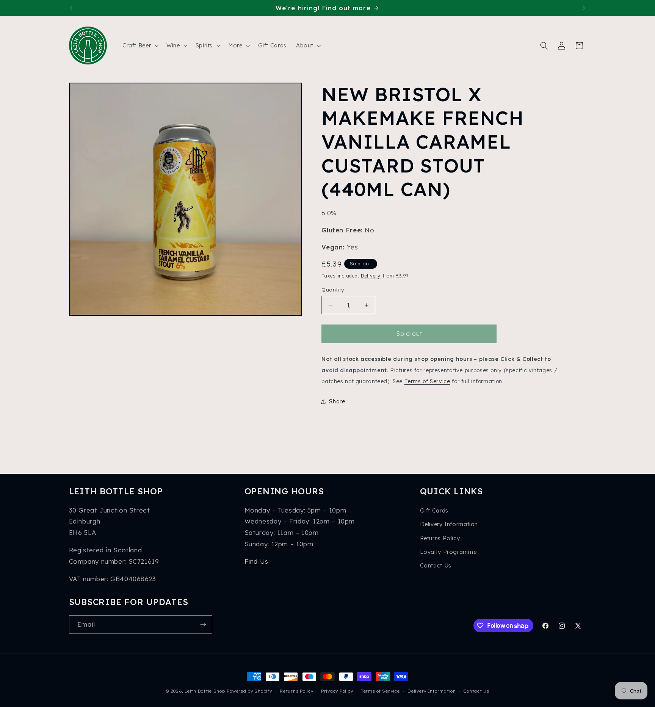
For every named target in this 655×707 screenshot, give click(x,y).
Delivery (371, 276)
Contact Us (435, 565)
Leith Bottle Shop (205, 691)
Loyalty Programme (448, 551)
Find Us (256, 561)
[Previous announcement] (71, 8)
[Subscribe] (203, 624)
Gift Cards (434, 510)
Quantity (332, 289)
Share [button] (337, 401)
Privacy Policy (337, 691)
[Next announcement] (583, 8)
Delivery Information (449, 524)
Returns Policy (440, 538)
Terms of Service (427, 381)
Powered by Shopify (249, 691)
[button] (139, 45)
